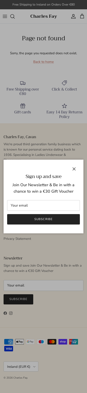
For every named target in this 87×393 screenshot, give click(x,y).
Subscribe (43, 219)
